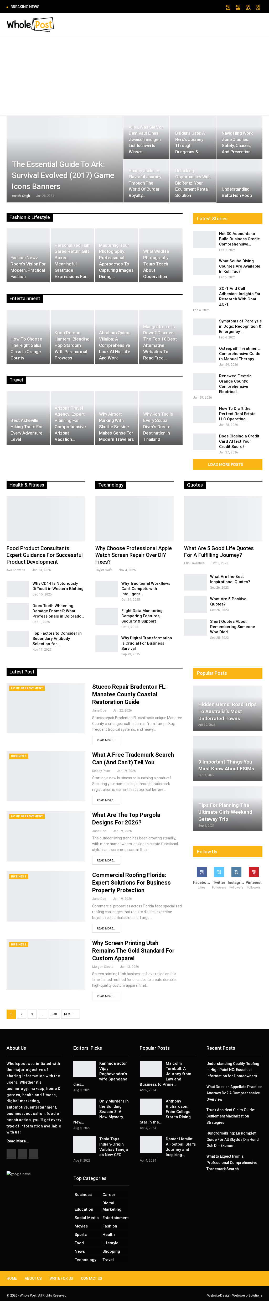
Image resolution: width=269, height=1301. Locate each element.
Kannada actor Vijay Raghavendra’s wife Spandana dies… (100, 1074)
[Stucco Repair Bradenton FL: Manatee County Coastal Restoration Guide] (46, 708)
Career (108, 1194)
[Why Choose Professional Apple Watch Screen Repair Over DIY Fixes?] (134, 518)
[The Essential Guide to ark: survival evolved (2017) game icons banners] (64, 159)
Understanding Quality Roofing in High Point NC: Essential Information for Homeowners (232, 1070)
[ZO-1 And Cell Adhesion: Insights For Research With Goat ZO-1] (204, 294)
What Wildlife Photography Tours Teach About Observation (156, 264)
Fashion (109, 1226)
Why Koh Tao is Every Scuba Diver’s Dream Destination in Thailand (158, 426)
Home (12, 1278)
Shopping (111, 1251)
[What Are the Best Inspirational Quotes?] (195, 582)
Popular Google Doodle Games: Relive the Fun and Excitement (98, 7)
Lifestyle (110, 1243)
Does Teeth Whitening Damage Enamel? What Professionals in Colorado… (58, 611)
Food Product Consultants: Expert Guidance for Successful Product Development (45, 555)
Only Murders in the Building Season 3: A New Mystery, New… (101, 1112)
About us (33, 1278)
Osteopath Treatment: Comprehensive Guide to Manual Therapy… (239, 353)
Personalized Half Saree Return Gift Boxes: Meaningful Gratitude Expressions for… (72, 261)
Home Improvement (27, 688)
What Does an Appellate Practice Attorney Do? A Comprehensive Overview (234, 1093)
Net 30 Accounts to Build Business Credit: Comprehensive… (239, 239)
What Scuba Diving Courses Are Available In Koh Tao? (239, 266)
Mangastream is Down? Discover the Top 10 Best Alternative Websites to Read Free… (160, 342)
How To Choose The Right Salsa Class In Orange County (26, 348)
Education (84, 1209)
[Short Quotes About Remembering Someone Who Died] (195, 627)
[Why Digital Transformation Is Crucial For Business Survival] (106, 643)
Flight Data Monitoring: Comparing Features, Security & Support (142, 616)
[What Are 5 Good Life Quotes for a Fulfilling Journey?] (223, 518)
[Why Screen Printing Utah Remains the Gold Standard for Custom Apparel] (46, 964)
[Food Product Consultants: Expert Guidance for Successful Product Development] (46, 518)
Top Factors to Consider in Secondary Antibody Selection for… (57, 638)
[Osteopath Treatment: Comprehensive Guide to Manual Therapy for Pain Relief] (204, 354)
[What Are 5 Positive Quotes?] (195, 604)
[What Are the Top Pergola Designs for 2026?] (46, 836)
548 (54, 1014)
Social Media (87, 1217)
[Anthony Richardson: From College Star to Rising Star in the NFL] (151, 1107)
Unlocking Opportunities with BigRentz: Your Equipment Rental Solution (193, 183)
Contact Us (91, 1278)
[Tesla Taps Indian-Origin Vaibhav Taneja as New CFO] (84, 1144)
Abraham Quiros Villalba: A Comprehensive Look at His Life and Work (115, 345)
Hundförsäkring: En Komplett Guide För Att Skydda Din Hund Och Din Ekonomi (232, 1139)
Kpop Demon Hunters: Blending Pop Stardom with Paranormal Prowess (72, 345)
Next (68, 1014)
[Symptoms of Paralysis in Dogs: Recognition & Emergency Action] (204, 326)
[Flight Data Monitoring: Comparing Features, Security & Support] (106, 616)
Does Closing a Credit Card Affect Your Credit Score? (239, 441)
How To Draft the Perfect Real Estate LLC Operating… (237, 413)
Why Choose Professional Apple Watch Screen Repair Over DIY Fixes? (133, 555)
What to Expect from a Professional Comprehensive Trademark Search (231, 1162)
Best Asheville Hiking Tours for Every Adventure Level (27, 430)
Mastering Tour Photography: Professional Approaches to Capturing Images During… (116, 261)
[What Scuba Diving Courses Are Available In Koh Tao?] (204, 266)
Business (19, 756)
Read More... (106, 740)
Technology (85, 1259)
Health (108, 1234)
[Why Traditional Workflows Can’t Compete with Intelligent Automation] (106, 589)
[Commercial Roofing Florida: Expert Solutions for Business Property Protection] (46, 896)
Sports (81, 1234)
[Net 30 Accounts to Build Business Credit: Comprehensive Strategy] (204, 239)
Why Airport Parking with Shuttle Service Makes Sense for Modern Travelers (116, 426)
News (80, 1251)
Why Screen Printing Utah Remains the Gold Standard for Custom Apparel (133, 951)
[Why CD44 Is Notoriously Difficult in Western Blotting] (18, 589)
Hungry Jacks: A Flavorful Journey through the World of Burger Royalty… (145, 183)
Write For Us (61, 1278)
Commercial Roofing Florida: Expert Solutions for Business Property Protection (131, 883)
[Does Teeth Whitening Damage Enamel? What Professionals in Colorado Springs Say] (18, 611)
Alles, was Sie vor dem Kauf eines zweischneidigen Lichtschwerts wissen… (146, 139)
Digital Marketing (111, 1206)
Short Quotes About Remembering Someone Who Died (232, 626)
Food (79, 1243)
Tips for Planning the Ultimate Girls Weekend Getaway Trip (225, 812)
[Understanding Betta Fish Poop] (239, 181)
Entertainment (115, 1217)
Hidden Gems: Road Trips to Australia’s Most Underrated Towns (227, 711)
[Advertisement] (134, 76)
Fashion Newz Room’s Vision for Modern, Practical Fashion (28, 267)
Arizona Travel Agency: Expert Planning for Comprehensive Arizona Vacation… (70, 423)
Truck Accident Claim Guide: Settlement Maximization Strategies (230, 1116)
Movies (81, 1226)
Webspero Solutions (247, 1295)
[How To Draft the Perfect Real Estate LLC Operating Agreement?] (204, 414)
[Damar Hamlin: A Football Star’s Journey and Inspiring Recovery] (151, 1144)
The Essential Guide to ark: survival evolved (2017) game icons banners (63, 175)
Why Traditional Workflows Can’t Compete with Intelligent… (145, 588)
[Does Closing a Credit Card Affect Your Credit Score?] (204, 441)
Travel (108, 1259)
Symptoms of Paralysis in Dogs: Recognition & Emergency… (240, 326)
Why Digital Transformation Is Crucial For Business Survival (146, 643)
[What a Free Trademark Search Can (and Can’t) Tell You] (46, 776)
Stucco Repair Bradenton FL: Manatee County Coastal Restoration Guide (129, 694)
